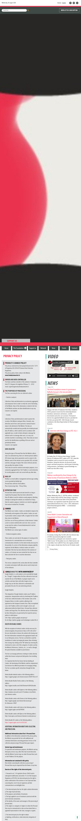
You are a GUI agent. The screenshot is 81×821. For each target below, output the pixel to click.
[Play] (50, 376)
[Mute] (73, 376)
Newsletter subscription (69, 10)
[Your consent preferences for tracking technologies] (77, 817)
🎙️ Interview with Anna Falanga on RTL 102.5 (62, 431)
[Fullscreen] (77, 376)
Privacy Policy (54, 549)
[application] (63, 369)
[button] (63, 369)
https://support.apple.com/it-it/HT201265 (16, 722)
